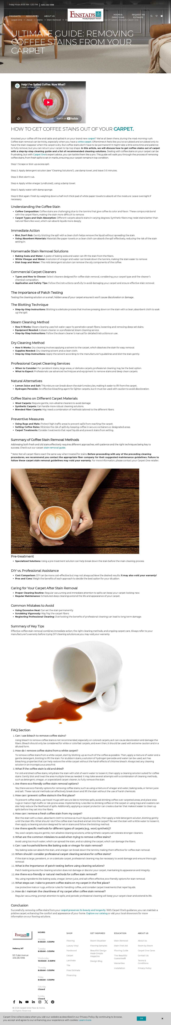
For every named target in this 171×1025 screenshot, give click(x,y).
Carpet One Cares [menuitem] (146, 950)
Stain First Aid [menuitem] (121, 945)
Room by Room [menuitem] (145, 945)
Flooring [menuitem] (71, 941)
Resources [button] (32, 16)
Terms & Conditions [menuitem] (143, 961)
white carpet (84, 142)
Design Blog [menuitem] (96, 961)
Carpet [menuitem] (70, 955)
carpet (91, 138)
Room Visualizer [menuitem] (98, 941)
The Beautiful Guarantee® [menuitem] (120, 957)
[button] (151, 16)
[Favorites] (156, 16)
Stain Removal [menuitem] (121, 941)
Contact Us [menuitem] (143, 955)
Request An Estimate (138, 16)
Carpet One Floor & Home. (32, 1008)
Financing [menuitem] (71, 975)
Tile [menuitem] (68, 965)
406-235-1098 (47, 5)
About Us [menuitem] (142, 941)
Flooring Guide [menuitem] (121, 950)
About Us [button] (49, 16)
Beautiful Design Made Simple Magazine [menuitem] (98, 953)
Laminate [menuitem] (71, 960)
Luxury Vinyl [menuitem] (72, 945)
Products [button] (15, 16)
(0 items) (162, 16)
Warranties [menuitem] (119, 963)
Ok (141, 1018)
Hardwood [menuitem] (72, 950)
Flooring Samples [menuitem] (98, 945)
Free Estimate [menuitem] (73, 970)
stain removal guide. (55, 447)
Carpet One (39, 154)
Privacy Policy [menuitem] (144, 968)
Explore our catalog (97, 913)
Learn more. (85, 1020)
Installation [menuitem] (119, 968)
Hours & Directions (118, 16)
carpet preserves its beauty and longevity (83, 910)
